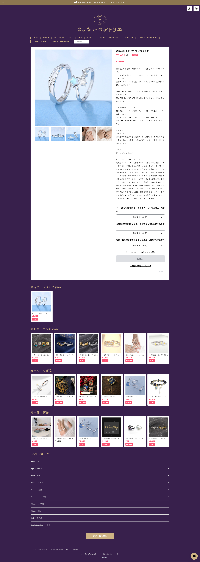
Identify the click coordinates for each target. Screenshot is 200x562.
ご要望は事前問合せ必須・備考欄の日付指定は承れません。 (140, 226)
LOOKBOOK (114, 38)
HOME (35, 38)
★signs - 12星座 (37, 483)
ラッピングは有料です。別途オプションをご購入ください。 (140, 210)
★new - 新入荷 (37, 462)
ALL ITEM (101, 38)
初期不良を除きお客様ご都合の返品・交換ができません (140, 240)
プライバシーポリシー (39, 549)
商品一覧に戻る (100, 536)
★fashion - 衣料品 (38, 504)
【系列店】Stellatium (60, 41)
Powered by (97, 558)
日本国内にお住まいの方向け (140, 266)
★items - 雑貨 (36, 490)
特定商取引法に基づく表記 (60, 549)
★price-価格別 (36, 469)
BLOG (89, 38)
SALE (71, 38)
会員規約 (75, 549)
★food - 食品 (36, 511)
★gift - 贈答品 (36, 518)
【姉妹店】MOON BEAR (147, 38)
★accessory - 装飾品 (39, 497)
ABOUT (46, 38)
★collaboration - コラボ (40, 525)
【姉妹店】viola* (40, 41)
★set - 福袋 (35, 476)
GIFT (80, 38)
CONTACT (129, 38)
